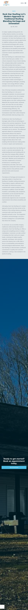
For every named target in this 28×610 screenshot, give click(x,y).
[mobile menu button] (25, 3)
